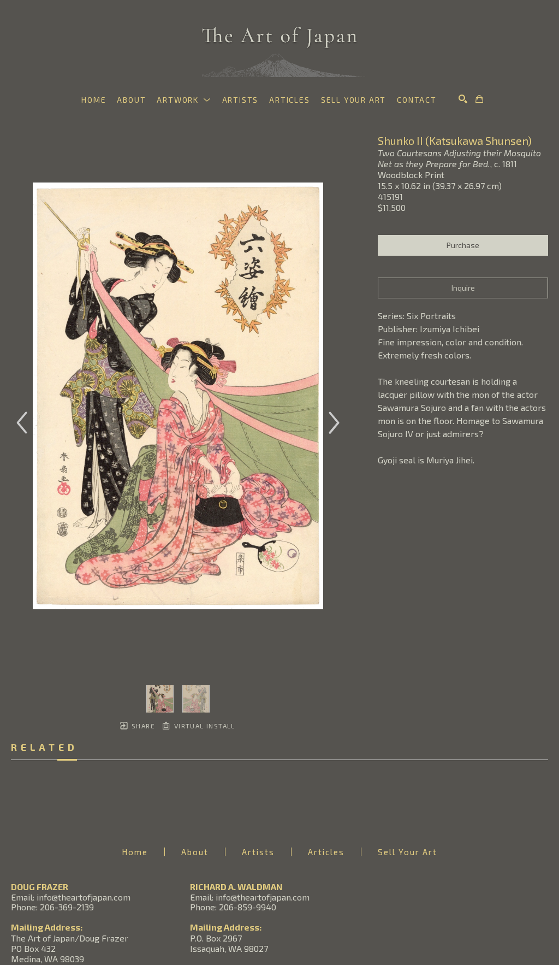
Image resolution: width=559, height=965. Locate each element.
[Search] (463, 99)
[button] (184, 99)
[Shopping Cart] (479, 99)
